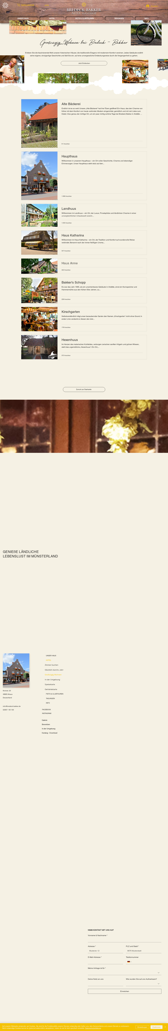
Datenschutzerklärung (93, 1028)
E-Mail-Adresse (95, 957)
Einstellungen (142, 1027)
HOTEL (48, 660)
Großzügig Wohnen (53, 674)
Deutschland (7, 698)
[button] (5, 5)
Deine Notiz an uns (95, 979)
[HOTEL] (68, 660)
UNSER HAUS (51, 656)
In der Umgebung (52, 679)
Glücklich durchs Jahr (54, 670)
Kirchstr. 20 (7, 691)
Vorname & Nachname (97, 935)
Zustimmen (156, 1027)
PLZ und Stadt (132, 946)
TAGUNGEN (50, 698)
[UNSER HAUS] (68, 655)
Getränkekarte (51, 689)
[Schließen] (165, 1027)
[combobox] (124, 972)
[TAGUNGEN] (68, 698)
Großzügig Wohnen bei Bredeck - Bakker (84, 43)
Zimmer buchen (51, 665)
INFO (48, 703)
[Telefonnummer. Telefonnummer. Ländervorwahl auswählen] (129, 962)
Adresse (92, 946)
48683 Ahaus (7, 694)
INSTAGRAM (46, 713)
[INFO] (68, 703)
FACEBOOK (46, 709)
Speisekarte (50, 684)
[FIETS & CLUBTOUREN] (68, 694)
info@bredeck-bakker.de (12, 706)
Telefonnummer (132, 957)
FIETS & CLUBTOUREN (54, 694)
